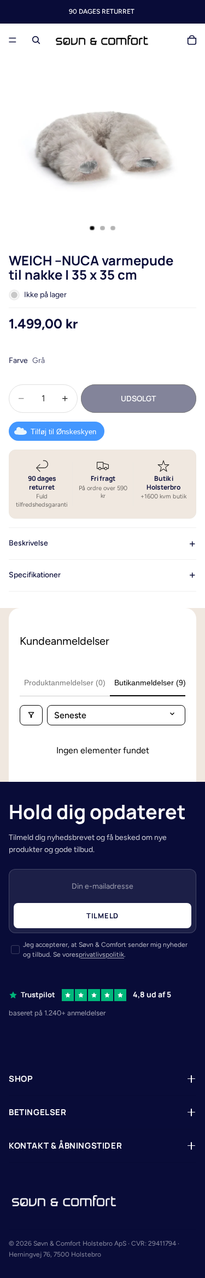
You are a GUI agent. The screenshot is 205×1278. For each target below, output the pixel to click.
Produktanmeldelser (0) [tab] (65, 682)
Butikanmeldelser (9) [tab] (150, 682)
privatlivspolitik (101, 954)
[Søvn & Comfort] (64, 1200)
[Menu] (12, 40)
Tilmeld (102, 916)
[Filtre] (31, 715)
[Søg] (36, 40)
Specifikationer (35, 575)
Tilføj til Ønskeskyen (63, 432)
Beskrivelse (28, 543)
